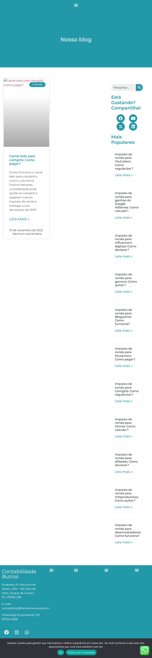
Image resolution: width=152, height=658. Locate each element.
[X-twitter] (121, 126)
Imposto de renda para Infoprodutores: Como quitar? (127, 495)
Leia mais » (19, 219)
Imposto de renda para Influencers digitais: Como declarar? (125, 243)
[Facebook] (121, 118)
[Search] (139, 87)
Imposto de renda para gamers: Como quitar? (126, 280)
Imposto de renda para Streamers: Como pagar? (125, 354)
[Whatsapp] (27, 632)
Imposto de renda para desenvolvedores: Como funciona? (128, 530)
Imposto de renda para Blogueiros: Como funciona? (123, 317)
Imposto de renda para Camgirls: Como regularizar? (127, 389)
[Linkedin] (133, 126)
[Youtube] (133, 118)
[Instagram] (16, 632)
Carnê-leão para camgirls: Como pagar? (22, 160)
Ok (60, 652)
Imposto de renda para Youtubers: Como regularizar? (124, 161)
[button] (76, 5)
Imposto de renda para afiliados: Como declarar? (126, 460)
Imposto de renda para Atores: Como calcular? (125, 425)
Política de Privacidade (81, 652)
